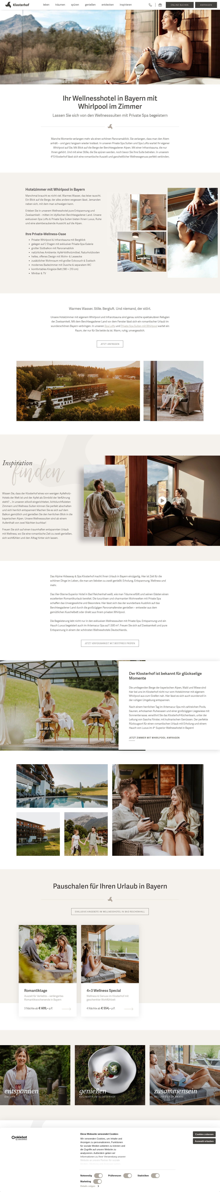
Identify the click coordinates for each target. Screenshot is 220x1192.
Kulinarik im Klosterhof (97, 1097)
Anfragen (206, 5)
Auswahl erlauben (204, 1141)
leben (46, 4)
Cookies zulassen (204, 1134)
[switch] (127, 1175)
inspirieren (126, 4)
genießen (90, 4)
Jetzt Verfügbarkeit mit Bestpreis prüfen (110, 643)
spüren (75, 4)
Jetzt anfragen (110, 344)
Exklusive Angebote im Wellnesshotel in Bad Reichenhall (110, 912)
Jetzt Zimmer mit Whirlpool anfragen (154, 738)
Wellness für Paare (169, 1097)
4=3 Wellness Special (104, 991)
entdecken (108, 4)
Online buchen (180, 5)
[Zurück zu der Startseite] (17, 5)
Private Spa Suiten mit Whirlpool (139, 326)
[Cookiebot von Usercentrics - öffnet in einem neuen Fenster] (19, 1138)
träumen (60, 4)
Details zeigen (87, 1186)
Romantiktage (35, 991)
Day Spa (10, 1097)
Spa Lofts (110, 326)
